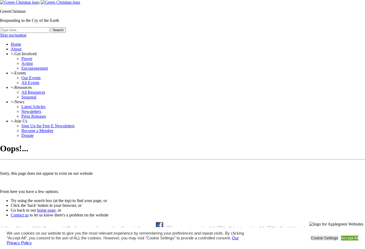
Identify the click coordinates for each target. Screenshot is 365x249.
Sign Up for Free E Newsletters (48, 126)
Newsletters (31, 111)
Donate (27, 135)
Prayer (26, 58)
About (16, 49)
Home (16, 44)
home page (46, 210)
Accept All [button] (349, 238)
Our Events (31, 78)
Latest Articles (33, 106)
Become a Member (37, 130)
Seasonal (28, 97)
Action (27, 63)
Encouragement (34, 68)
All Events (30, 82)
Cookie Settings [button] (324, 238)
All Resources (33, 92)
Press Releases (33, 116)
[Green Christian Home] (20, 2)
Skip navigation (13, 35)
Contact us (20, 215)
